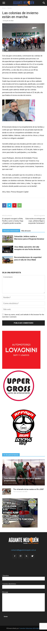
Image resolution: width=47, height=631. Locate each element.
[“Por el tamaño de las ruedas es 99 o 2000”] (6, 491)
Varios (9, 8)
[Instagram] (20, 556)
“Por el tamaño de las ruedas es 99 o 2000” (28, 489)
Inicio (3, 8)
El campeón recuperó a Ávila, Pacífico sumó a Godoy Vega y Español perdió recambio (12, 221)
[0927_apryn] (23, 448)
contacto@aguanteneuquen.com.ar (23, 550)
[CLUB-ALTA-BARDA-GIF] (20, 527)
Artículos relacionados (11, 231)
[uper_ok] (18, 401)
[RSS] (26, 556)
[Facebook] (14, 556)
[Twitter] (32, 556)
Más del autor (26, 231)
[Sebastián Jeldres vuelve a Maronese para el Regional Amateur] (7, 239)
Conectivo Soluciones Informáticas (30, 628)
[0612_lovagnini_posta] (21, 368)
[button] (44, 3)
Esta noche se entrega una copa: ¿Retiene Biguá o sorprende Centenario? (35, 221)
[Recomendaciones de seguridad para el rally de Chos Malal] (7, 260)
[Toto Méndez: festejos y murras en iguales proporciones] (23, 472)
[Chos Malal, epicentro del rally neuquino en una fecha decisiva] (7, 249)
